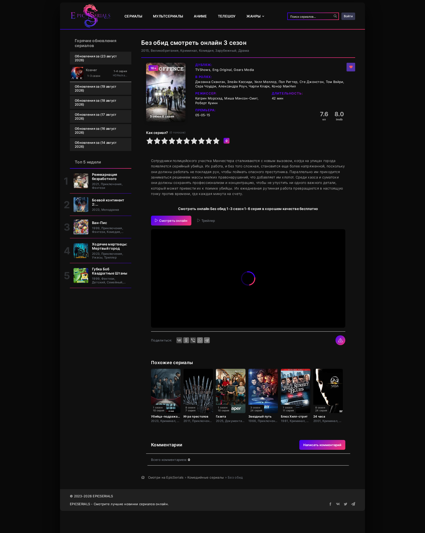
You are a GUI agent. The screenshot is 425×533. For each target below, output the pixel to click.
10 (216, 141)
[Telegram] (207, 340)
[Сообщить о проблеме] (340, 340)
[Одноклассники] (186, 340)
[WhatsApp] (200, 340)
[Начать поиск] (335, 16)
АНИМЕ (200, 16)
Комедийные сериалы (205, 477)
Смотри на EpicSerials (166, 477)
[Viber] (193, 340)
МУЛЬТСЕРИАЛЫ (168, 16)
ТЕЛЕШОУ (227, 16)
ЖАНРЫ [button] (253, 16)
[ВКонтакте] (179, 340)
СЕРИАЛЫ (133, 16)
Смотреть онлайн (173, 221)
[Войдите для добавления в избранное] (351, 67)
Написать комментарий (322, 445)
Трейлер (208, 221)
